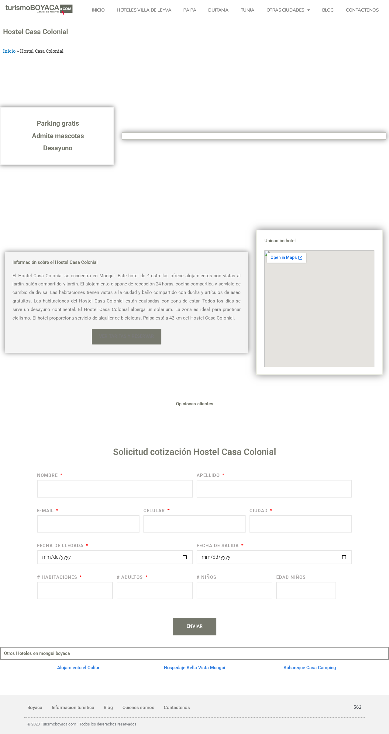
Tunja (247, 10)
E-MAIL (46, 510)
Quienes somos (138, 707)
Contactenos (362, 10)
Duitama (218, 10)
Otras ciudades (285, 10)
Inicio (98, 10)
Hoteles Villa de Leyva (144, 10)
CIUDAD (259, 510)
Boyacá (34, 707)
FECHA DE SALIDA (218, 545)
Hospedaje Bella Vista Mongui (194, 667)
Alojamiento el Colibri (79, 667)
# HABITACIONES (58, 577)
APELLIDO (209, 475)
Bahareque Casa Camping (310, 667)
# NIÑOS (206, 577)
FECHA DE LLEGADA (61, 545)
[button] (126, 336)
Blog (328, 10)
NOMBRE (48, 475)
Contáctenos (177, 707)
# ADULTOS (130, 577)
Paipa (189, 10)
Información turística (73, 707)
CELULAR (155, 510)
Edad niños (291, 577)
